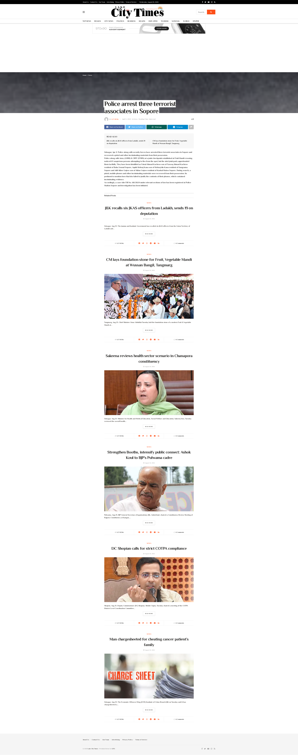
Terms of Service (131, 2)
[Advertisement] (149, 54)
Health (142, 21)
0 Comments (180, 243)
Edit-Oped (153, 21)
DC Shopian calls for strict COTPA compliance (149, 548)
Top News (87, 21)
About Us (86, 2)
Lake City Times (93, 749)
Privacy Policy (119, 2)
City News (108, 21)
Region (97, 21)
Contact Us (93, 2)
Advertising (110, 2)
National (176, 21)
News (90, 75)
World (186, 21)
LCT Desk (115, 119)
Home (84, 75)
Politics (120, 21)
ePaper (196, 21)
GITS (113, 749)
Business (131, 21)
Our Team (102, 2)
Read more (149, 233)
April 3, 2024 (126, 119)
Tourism (164, 21)
